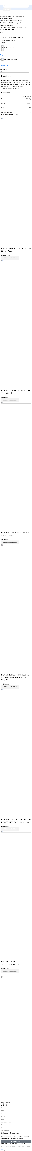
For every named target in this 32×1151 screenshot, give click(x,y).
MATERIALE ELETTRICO (18, 16)
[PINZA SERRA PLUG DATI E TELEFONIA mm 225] (16, 893)
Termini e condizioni (6, 1125)
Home (2, 16)
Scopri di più (4, 55)
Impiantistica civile (6, 18)
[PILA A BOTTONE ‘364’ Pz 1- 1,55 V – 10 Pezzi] (16, 322)
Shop (7, 16)
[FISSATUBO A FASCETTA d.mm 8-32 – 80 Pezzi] (16, 180)
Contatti (3, 1113)
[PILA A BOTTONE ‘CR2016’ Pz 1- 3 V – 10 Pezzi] (16, 464)
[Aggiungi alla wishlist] (3, 245)
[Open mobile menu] (1, 2)
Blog (2, 1119)
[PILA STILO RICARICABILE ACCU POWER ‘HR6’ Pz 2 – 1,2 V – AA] (16, 751)
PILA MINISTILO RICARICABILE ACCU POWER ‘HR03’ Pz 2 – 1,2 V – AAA (15, 677)
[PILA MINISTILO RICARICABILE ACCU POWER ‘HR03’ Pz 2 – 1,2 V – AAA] (16, 606)
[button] (10, 258)
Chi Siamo (4, 1116)
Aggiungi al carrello (16, 37)
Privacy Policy (5, 1127)
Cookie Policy (5, 1130)
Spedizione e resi (6, 1122)
